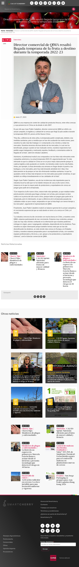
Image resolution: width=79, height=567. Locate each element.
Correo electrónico (47, 542)
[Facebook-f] (36, 3)
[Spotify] (63, 3)
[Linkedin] (40, 3)
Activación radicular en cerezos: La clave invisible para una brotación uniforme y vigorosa (26, 410)
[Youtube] (49, 3)
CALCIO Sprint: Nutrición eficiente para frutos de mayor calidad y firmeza (43, 263)
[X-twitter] (32, 3)
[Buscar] (73, 9)
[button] (35, 296)
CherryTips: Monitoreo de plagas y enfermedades (16, 261)
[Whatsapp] (54, 3)
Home (3, 31)
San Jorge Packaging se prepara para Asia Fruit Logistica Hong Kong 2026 (60, 409)
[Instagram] (45, 3)
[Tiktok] (58, 3)
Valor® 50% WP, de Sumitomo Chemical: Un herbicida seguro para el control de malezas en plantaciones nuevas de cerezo (61, 379)
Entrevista (9, 31)
